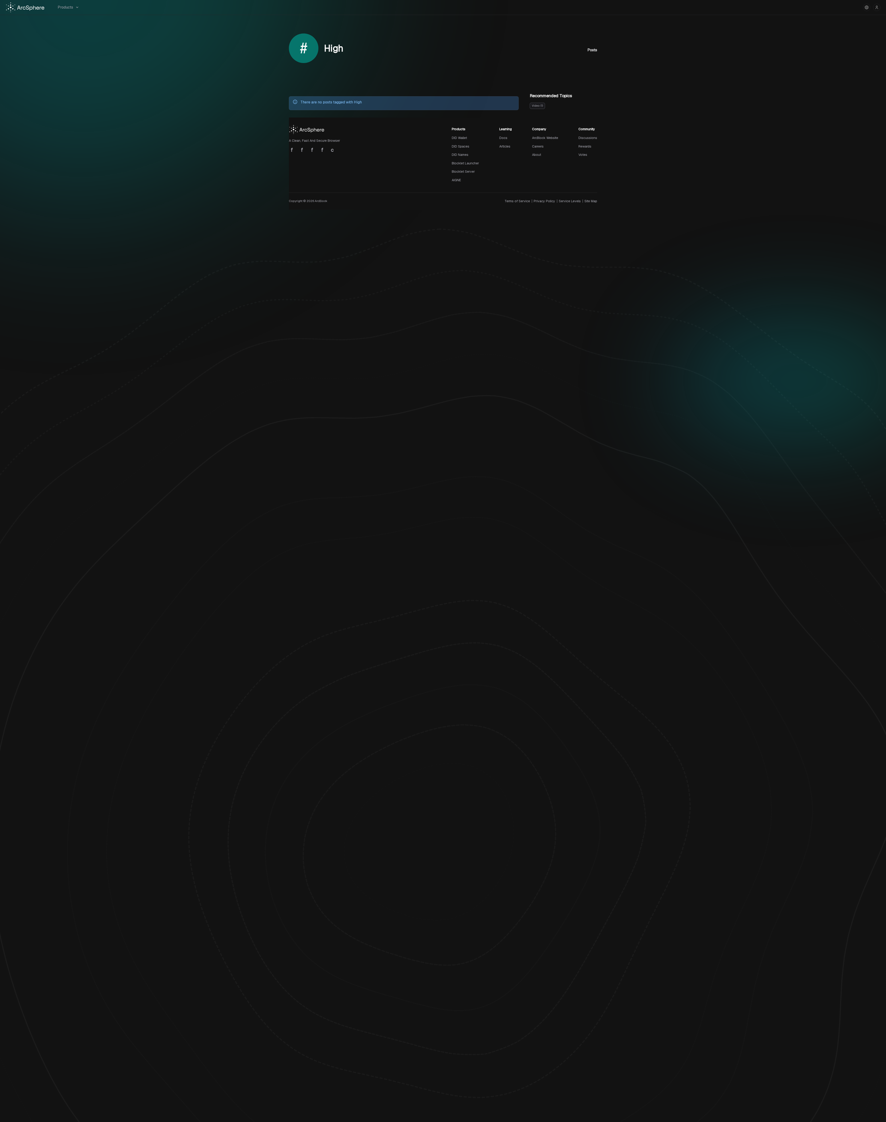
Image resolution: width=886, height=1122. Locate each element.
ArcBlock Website (545, 138)
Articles (504, 146)
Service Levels (570, 201)
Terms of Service (517, 201)
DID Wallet (459, 138)
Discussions (587, 138)
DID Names (460, 155)
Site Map (590, 201)
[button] (866, 7)
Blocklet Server (463, 171)
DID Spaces (460, 146)
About (536, 155)
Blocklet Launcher (465, 163)
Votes (582, 155)
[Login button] (876, 7)
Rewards (584, 146)
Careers (538, 146)
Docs (503, 138)
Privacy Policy (544, 201)
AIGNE (456, 180)
